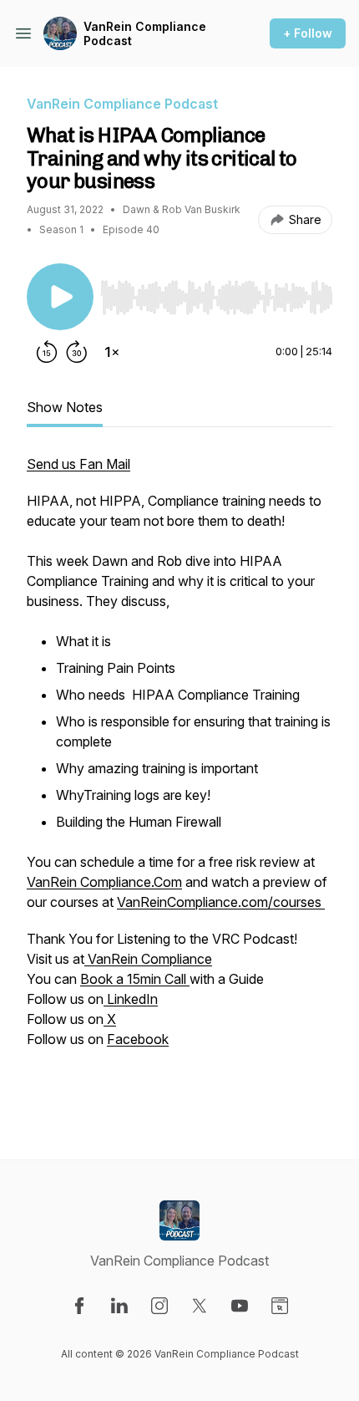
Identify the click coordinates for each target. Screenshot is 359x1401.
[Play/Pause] (60, 296)
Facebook (138, 1039)
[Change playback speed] (112, 352)
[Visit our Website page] (279, 1305)
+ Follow (307, 33)
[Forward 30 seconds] (76, 352)
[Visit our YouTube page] (239, 1305)
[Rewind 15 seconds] (46, 352)
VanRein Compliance (148, 958)
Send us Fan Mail (78, 464)
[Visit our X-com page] (199, 1305)
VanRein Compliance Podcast (144, 33)
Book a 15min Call (135, 979)
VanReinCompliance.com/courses (221, 902)
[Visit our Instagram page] (159, 1305)
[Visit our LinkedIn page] (119, 1305)
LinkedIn (131, 999)
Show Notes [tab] (65, 407)
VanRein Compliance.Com (104, 882)
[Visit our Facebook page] (79, 1305)
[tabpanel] (179, 780)
